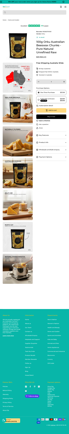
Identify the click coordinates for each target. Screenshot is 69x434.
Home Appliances (53, 347)
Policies (5, 386)
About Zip (6, 410)
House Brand (29, 375)
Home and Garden (13, 20)
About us (28, 323)
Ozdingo (53, 425)
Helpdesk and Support (32, 339)
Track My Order (30, 351)
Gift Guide (51, 363)
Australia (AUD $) (10, 421)
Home (4, 20)
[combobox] (34, 12)
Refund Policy (7, 390)
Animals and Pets (53, 343)
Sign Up (27, 367)
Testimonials (29, 347)
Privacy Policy (7, 402)
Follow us (28, 363)
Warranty (6, 394)
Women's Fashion (53, 323)
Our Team (28, 327)
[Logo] (6, 6)
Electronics (51, 355)
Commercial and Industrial (56, 351)
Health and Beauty (54, 327)
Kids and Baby (52, 339)
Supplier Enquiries (31, 343)
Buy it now (51, 116)
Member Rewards (31, 359)
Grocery (50, 359)
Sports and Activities (54, 335)
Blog (26, 371)
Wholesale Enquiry (31, 335)
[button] (61, 7)
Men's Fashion (52, 319)
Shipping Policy (8, 398)
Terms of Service (8, 406)
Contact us (28, 331)
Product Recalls (30, 355)
